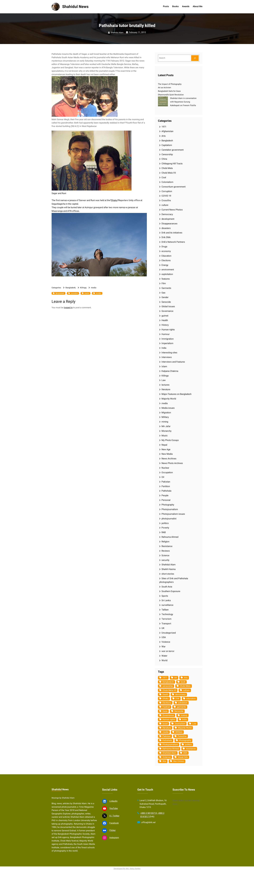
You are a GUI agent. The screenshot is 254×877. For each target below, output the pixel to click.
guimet (165, 315)
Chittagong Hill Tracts (172, 163)
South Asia (167, 586)
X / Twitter (114, 815)
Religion (165, 541)
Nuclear (165, 467)
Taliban (165, 609)
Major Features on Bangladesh (176, 394)
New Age (166, 449)
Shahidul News (75, 7)
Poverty (165, 527)
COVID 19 (166, 195)
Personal (166, 500)
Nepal (164, 444)
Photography (168, 504)
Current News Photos (172, 209)
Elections (166, 260)
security (165, 560)
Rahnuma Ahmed (170, 537)
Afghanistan (167, 131)
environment (168, 269)
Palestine (182, 736)
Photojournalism (170, 509)
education (191, 698)
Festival (166, 706)
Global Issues (168, 306)
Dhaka (114, 200)
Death (165, 694)
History (165, 325)
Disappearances (169, 223)
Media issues (168, 408)
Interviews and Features (173, 361)
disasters (166, 228)
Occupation (167, 472)
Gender (165, 297)
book (183, 681)
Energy (165, 265)
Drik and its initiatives (172, 232)
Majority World (169, 398)
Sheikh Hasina (169, 569)
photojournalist (169, 518)
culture (165, 205)
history (184, 715)
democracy (180, 694)
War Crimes (178, 761)
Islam (164, 366)
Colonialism (167, 182)
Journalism (180, 723)
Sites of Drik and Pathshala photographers (173, 580)
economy (166, 251)
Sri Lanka (166, 600)
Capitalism (167, 145)
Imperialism (167, 343)
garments (181, 706)
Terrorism (166, 619)
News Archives (169, 458)
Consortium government (173, 186)
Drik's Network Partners (173, 242)
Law (164, 380)
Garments (166, 288)
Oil (163, 477)
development (168, 219)
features (166, 278)
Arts (164, 136)
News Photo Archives (172, 463)
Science (165, 555)
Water (164, 655)
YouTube (113, 808)
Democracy (167, 214)
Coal (164, 177)
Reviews (166, 551)
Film (164, 283)
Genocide (166, 302)
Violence (166, 642)
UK (163, 628)
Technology (167, 614)
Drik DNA (166, 237)
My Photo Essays (170, 440)
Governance (167, 311)
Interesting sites (169, 352)
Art (175, 677)
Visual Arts (183, 757)
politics (165, 523)
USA (164, 637)
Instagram (114, 837)
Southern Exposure (171, 591)
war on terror (168, 651)
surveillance (167, 605)
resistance (191, 748)
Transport (166, 623)
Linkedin (113, 801)
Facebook (114, 823)
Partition (166, 486)
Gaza (164, 711)
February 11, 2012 (137, 32)
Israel (165, 723)
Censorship (167, 154)
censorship (167, 686)
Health (165, 320)
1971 (164, 126)
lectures (165, 384)
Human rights (168, 329)
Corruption (167, 191)
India (164, 348)
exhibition (182, 702)
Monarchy (166, 431)
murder (98, 293)
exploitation (167, 274)
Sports (165, 596)
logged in (68, 307)
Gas (163, 292)
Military (165, 417)
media (93, 287)
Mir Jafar (166, 426)
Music (165, 435)
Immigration (168, 338)
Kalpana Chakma (170, 371)
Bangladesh (70, 287)
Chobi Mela (167, 168)
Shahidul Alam (117, 32)
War (163, 646)
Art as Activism (164, 87)
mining (165, 421)
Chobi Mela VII (169, 172)
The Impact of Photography (170, 84)
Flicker (112, 830)
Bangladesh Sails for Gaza (169, 91)
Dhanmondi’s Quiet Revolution (171, 94)
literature (166, 389)
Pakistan (166, 481)
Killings (83, 287)
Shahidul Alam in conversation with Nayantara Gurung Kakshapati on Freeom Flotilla (183, 102)
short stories (168, 574)
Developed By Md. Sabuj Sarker (127, 868)
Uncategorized (169, 632)
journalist (74, 293)
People (165, 495)
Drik (177, 698)
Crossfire (166, 200)
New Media (167, 454)
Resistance (167, 546)
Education (166, 255)
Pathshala (166, 490)
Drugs (164, 246)
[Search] (195, 58)
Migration (166, 412)
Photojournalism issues (173, 514)
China (164, 159)
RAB (164, 532)
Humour (166, 334)
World (164, 660)
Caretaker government (172, 149)
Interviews (167, 357)
